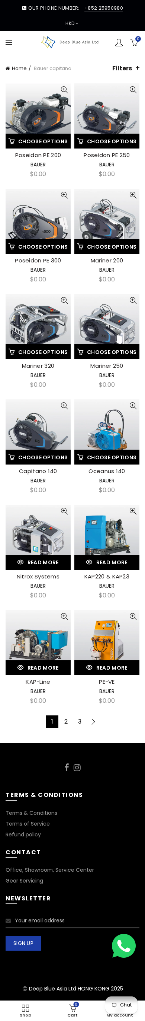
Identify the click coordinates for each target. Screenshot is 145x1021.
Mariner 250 (106, 366)
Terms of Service (28, 823)
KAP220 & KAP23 (106, 576)
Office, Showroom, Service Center (50, 870)
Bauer (38, 164)
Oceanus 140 (106, 471)
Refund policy (23, 834)
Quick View (64, 89)
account (119, 42)
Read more (43, 562)
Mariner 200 (107, 260)
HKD (69, 23)
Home (19, 68)
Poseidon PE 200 (38, 155)
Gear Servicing (24, 880)
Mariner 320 (38, 366)
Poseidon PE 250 (107, 155)
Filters (122, 68)
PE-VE (107, 682)
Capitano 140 (38, 471)
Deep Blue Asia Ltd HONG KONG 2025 (76, 988)
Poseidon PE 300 (38, 260)
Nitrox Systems (38, 576)
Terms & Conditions (31, 813)
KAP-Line (38, 682)
